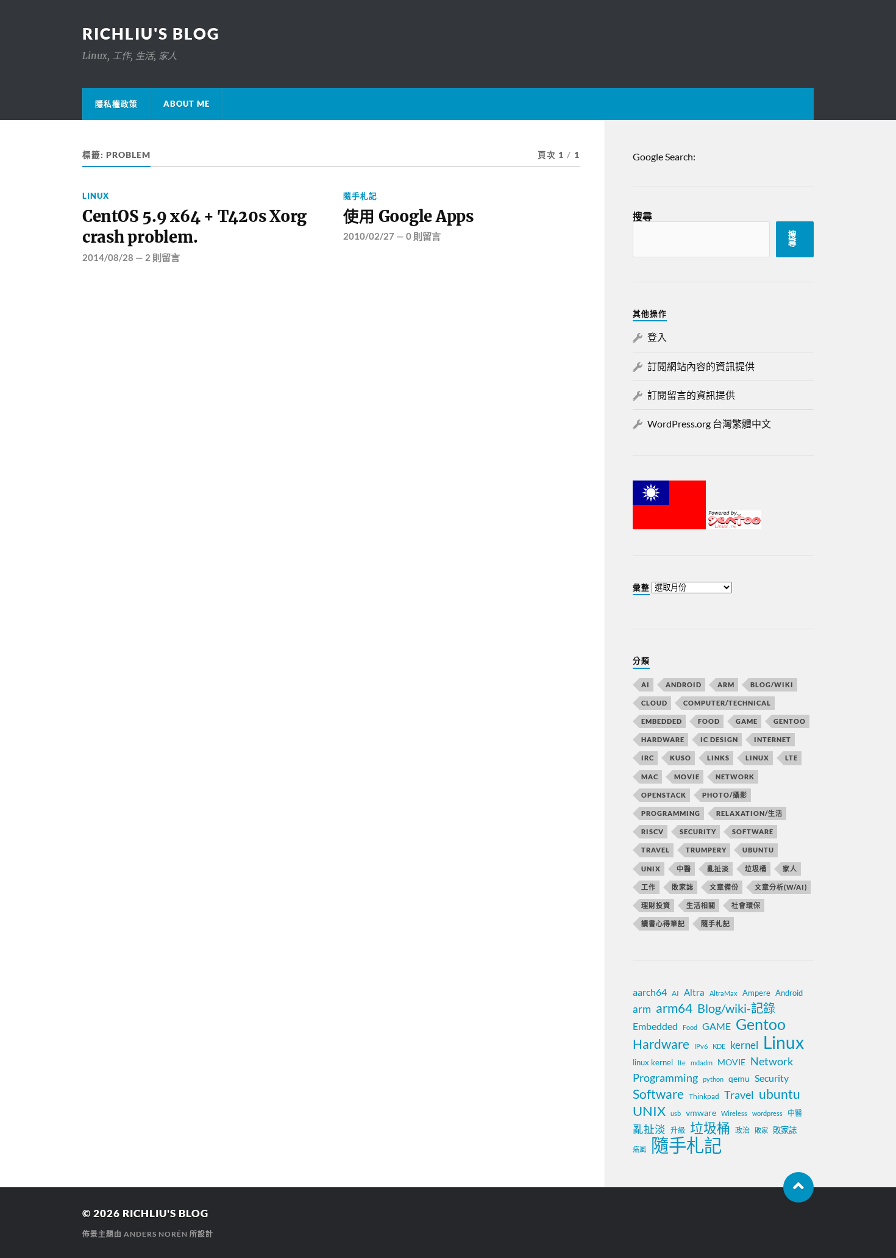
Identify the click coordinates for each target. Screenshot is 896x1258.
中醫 (684, 869)
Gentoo (789, 721)
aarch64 (650, 992)
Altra (694, 992)
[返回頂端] (798, 1187)
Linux (95, 196)
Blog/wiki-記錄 (736, 1008)
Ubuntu (758, 850)
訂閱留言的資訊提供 (691, 395)
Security (698, 831)
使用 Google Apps (408, 216)
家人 (790, 869)
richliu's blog (151, 33)
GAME (747, 721)
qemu (739, 1078)
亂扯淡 (718, 869)
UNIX (651, 869)
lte (682, 1063)
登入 (657, 337)
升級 (677, 1130)
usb (675, 1113)
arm (642, 1009)
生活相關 (701, 905)
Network (735, 777)
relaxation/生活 (749, 813)
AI (645, 684)
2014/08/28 (107, 257)
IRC (647, 758)
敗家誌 (683, 887)
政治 (742, 1130)
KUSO (680, 758)
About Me (186, 104)
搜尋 (642, 216)
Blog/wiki (772, 684)
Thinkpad (704, 1096)
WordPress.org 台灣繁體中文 (709, 423)
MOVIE (687, 777)
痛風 (639, 1149)
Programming (670, 813)
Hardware (662, 739)
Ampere (756, 993)
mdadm (702, 1063)
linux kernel (653, 1062)
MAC (649, 777)
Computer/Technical (727, 703)
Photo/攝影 (724, 795)
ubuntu (779, 1094)
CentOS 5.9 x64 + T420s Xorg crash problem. (194, 227)
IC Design (719, 739)
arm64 (674, 1008)
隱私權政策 (116, 104)
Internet (772, 739)
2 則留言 (162, 257)
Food (709, 721)
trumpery (706, 850)
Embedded (661, 721)
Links (718, 758)
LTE (791, 758)
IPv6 (701, 1046)
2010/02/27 (368, 236)
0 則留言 (423, 236)
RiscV (652, 831)
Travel (655, 850)
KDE (719, 1046)
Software (752, 831)
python (713, 1079)
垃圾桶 (756, 869)
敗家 (761, 1130)
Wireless (734, 1113)
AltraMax (723, 993)
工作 (648, 887)
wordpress (767, 1113)
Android (684, 684)
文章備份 (724, 887)
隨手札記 (360, 196)
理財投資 (655, 905)
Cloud (654, 703)
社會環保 (746, 905)
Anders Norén (156, 1233)
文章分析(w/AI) (781, 887)
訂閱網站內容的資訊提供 (701, 366)
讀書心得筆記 (663, 923)
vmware (701, 1112)
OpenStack (663, 795)
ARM (725, 684)
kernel (744, 1044)
